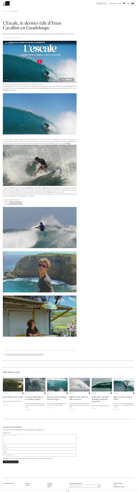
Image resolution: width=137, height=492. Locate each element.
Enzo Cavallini (10, 354)
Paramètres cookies (119, 486)
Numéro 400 (112, 3)
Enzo (68, 143)
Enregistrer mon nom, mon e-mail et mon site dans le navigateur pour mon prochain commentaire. (28, 458)
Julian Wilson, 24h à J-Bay (13, 397)
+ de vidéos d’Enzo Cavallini (14, 204)
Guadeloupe (19, 354)
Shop (119, 3)
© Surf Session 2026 (8, 483)
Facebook (50, 485)
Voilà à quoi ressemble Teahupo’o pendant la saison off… (100, 399)
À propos (27, 483)
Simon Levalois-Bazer (16, 202)
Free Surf (15, 11)
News (10, 11)
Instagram (49, 483)
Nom (4, 446)
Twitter (49, 486)
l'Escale (27, 354)
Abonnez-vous (101, 3)
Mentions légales (118, 483)
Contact (27, 485)
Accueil (5, 11)
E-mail (4, 452)
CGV (115, 485)
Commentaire (6, 432)
